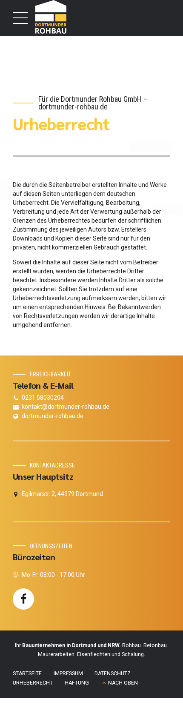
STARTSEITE (27, 673)
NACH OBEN (123, 683)
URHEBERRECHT (33, 683)
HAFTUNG (77, 683)
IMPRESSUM (68, 673)
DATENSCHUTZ (112, 673)
